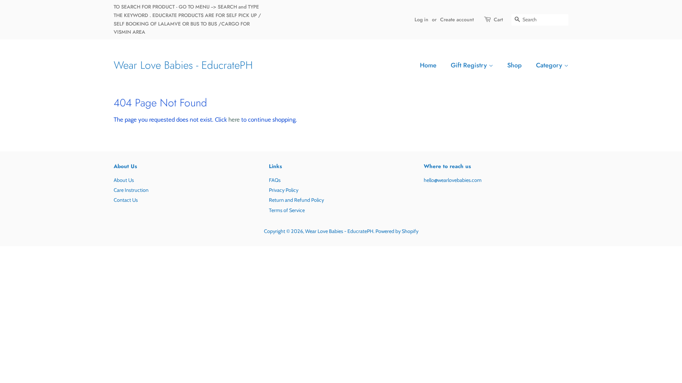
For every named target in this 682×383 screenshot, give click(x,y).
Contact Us (126, 200)
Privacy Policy (283, 190)
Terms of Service (287, 210)
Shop (514, 65)
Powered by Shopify (396, 231)
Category (550, 65)
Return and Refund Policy (296, 200)
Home (428, 65)
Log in (421, 19)
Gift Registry (470, 65)
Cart (498, 19)
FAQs (275, 180)
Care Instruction (131, 190)
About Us (124, 180)
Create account (457, 19)
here (234, 119)
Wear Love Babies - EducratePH (183, 65)
